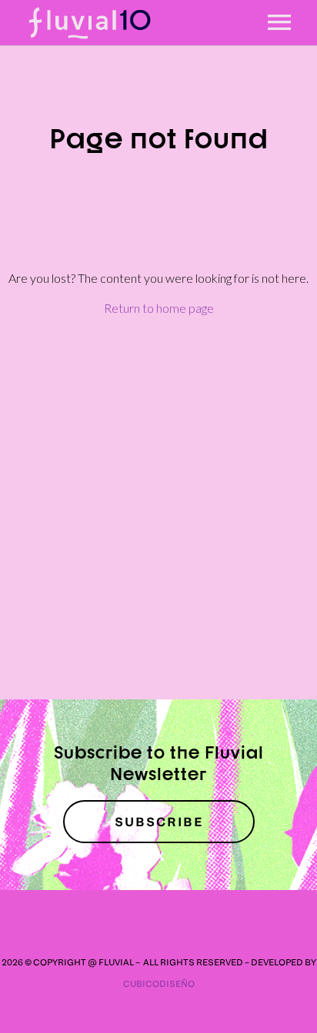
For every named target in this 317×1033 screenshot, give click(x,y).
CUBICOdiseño (159, 983)
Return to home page (159, 308)
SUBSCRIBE (159, 821)
